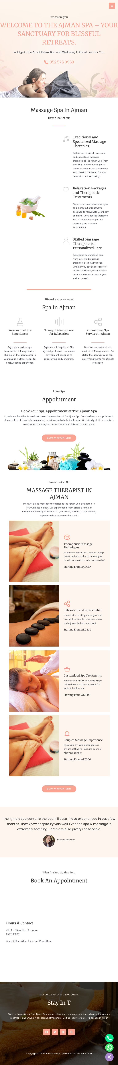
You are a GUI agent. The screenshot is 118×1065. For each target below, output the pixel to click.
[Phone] (109, 1038)
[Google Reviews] (71, 1032)
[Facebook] (46, 1032)
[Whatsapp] (109, 1047)
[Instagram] (63, 1032)
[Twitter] (55, 1032)
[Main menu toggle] (112, 6)
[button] (59, 438)
